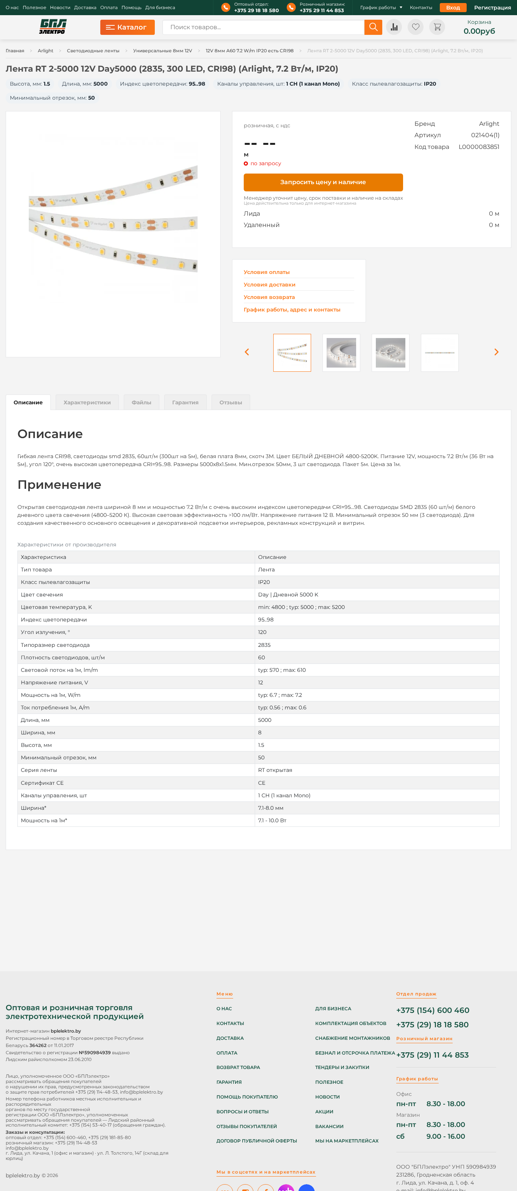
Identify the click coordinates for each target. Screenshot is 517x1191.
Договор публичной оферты (256, 1141)
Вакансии (329, 1126)
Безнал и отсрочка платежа (355, 1053)
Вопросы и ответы (242, 1111)
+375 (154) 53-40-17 (90, 1125)
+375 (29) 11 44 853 (432, 1055)
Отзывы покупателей (246, 1126)
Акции (324, 1111)
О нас (12, 7)
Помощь (131, 7)
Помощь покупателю (247, 1097)
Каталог (131, 27)
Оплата (109, 7)
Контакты (421, 7)
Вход (453, 7)
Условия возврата (269, 297)
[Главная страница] (53, 27)
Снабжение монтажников (352, 1038)
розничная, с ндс (267, 125)
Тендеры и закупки (342, 1067)
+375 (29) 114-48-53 (96, 1092)
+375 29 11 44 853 (322, 10)
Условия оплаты (267, 272)
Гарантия (229, 1082)
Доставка (85, 7)
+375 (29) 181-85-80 (109, 1137)
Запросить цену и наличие (323, 182)
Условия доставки (270, 285)
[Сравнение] (394, 27)
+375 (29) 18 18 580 (432, 1024)
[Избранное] (416, 27)
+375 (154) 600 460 (432, 1010)
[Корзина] (437, 27)
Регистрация (492, 8)
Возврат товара (238, 1067)
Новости (60, 7)
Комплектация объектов (350, 1023)
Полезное (34, 7)
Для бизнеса (160, 7)
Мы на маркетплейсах (346, 1141)
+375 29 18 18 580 (256, 10)
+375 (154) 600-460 (65, 1137)
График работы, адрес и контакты (292, 310)
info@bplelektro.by (141, 1092)
